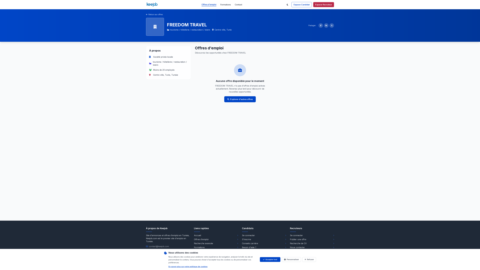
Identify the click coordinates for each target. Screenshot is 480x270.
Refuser (310, 259)
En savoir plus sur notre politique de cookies (188, 267)
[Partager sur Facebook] (320, 25)
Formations (225, 4)
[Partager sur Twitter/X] (332, 25)
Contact (238, 4)
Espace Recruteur (323, 4)
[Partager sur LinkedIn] (326, 25)
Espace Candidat (302, 4)
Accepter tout (271, 259)
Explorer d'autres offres (241, 99)
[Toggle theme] (288, 5)
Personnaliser (293, 259)
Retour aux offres (155, 14)
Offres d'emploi (209, 4)
